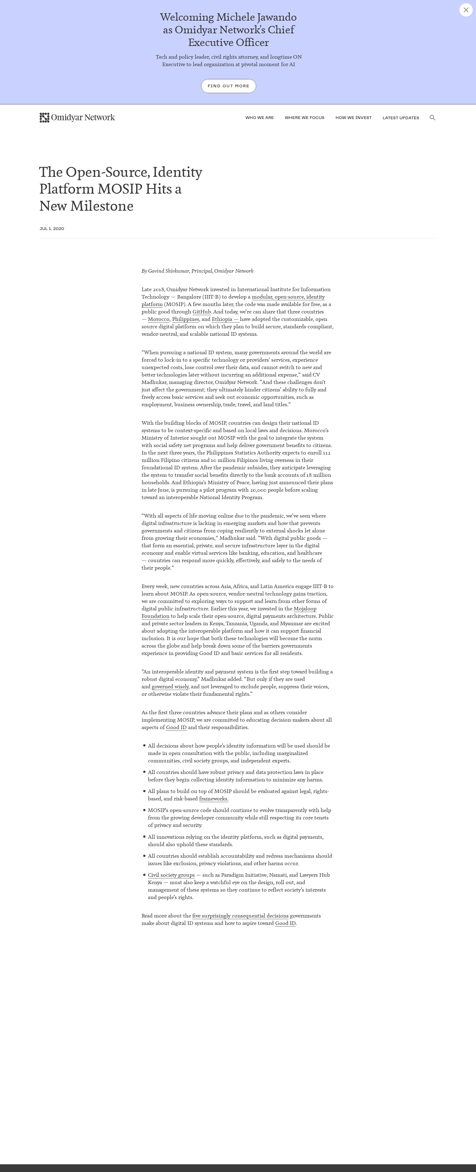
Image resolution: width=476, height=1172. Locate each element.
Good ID (176, 727)
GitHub (202, 311)
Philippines (185, 319)
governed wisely (170, 686)
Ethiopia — (226, 319)
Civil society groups (171, 874)
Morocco (158, 319)
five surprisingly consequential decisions (240, 915)
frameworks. (214, 798)
